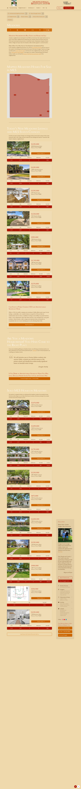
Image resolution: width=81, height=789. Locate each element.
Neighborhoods (21, 7)
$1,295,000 (35, 167)
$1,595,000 (35, 191)
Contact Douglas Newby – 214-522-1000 (29, 378)
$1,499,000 (35, 426)
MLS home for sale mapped (17, 52)
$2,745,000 (35, 260)
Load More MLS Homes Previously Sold (29, 634)
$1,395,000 (35, 144)
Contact (68, 8)
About (59, 8)
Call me (34, 350)
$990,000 (34, 566)
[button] (39, 79)
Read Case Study (29, 324)
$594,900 (34, 589)
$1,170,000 (35, 284)
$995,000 (34, 237)
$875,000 (34, 496)
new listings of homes (36, 47)
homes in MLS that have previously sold (32, 54)
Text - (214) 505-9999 (65, 631)
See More (60, 551)
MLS (44, 7)
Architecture (31, 7)
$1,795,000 (35, 449)
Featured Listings (13, 7)
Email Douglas (64, 635)
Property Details (40, 153)
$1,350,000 (35, 214)
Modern (38, 7)
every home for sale (20, 50)
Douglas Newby (61, 521)
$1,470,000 (35, 403)
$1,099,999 (35, 519)
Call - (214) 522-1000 (65, 628)
